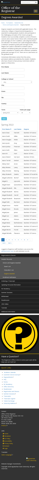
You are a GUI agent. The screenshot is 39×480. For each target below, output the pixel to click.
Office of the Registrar (10, 9)
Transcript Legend (9, 398)
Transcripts (7, 396)
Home (3, 23)
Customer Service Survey (12, 375)
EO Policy (7, 438)
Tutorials (4, 308)
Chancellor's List (9, 270)
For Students (9, 23)
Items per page (25, 110)
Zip (2, 97)
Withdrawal (4, 296)
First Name (5, 67)
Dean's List (7, 266)
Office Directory (9, 386)
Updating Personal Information (11, 285)
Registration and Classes (11, 391)
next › (4, 243)
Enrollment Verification (9, 277)
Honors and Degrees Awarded (11, 25)
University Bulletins (10, 403)
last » (10, 243)
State (3, 91)
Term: (3, 110)
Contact (6, 446)
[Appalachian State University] (9, 2)
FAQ (5, 379)
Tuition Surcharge (9, 401)
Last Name (5, 73)
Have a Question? (10, 356)
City (2, 85)
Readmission (5, 300)
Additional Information (8, 311)
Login (6, 448)
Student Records (19, 23)
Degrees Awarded (9, 273)
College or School (7, 79)
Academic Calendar (10, 372)
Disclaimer (7, 436)
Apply (4, 118)
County (3, 103)
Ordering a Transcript (8, 281)
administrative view (7, 251)
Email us (4, 425)
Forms (6, 382)
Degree (26, 129)
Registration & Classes (8, 255)
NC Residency (5, 289)
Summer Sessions (6, 292)
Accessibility (8, 441)
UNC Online (4, 304)
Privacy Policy (8, 443)
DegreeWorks (9, 377)
